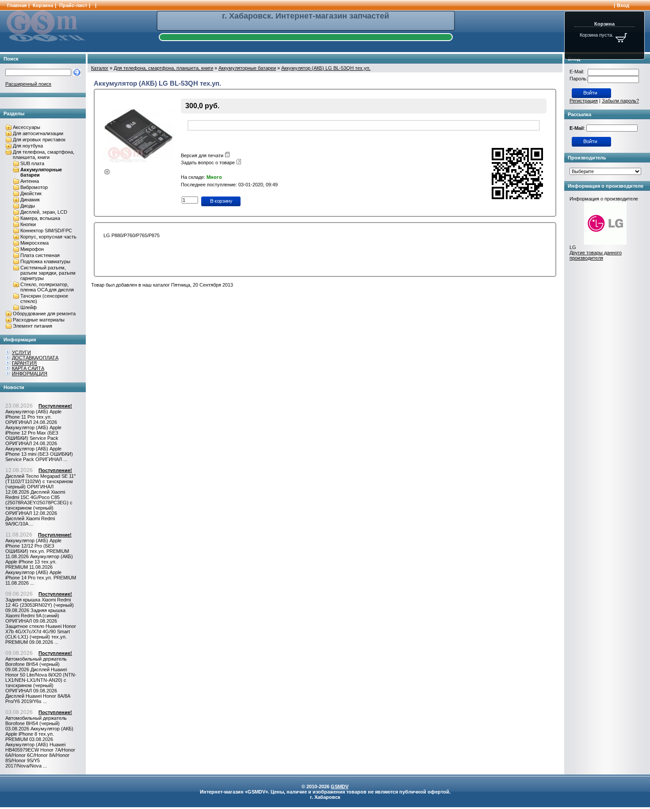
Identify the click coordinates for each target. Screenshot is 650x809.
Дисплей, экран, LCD (43, 212)
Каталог (99, 68)
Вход (623, 5)
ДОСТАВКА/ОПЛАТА (35, 357)
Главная (17, 5)
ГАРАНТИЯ (24, 363)
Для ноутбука (28, 145)
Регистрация (584, 100)
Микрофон (32, 249)
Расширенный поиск (28, 84)
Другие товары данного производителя (596, 255)
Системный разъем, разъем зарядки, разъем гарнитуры (48, 273)
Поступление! (55, 405)
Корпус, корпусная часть (48, 236)
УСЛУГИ (21, 352)
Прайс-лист (73, 5)
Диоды (27, 205)
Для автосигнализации (38, 133)
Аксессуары (26, 127)
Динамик (30, 199)
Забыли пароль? (620, 100)
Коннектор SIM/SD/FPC (46, 230)
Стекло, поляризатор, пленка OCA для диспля (47, 287)
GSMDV (339, 786)
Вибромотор (34, 187)
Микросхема (34, 243)
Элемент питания (32, 326)
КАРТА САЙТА (28, 368)
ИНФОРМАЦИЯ (29, 373)
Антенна (29, 181)
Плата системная (40, 255)
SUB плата (32, 163)
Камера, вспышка (40, 218)
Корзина (43, 5)
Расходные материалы (39, 319)
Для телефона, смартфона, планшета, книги (43, 154)
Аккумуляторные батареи (247, 68)
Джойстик (31, 193)
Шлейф (28, 307)
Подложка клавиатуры (45, 261)
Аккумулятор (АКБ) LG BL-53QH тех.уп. (326, 68)
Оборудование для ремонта (44, 313)
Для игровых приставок (39, 139)
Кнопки (28, 224)
